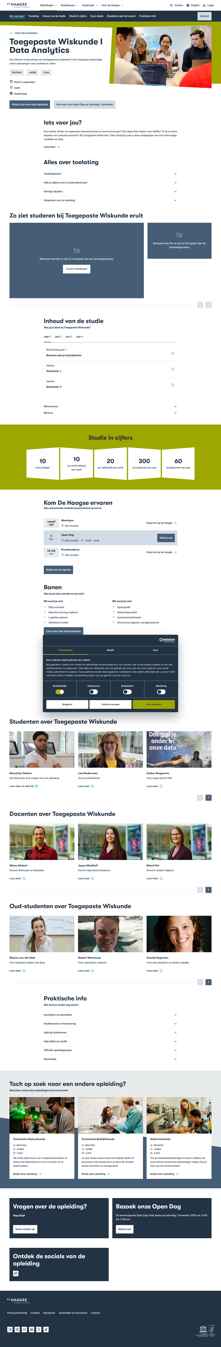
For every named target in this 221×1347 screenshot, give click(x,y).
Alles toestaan (153, 704)
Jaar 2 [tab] (57, 336)
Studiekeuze (68, 7)
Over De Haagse (110, 7)
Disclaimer (49, 1313)
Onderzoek (88, 7)
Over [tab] (155, 650)
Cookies (35, 1313)
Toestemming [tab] (65, 650)
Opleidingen (47, 7)
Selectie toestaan (111, 704)
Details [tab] (110, 650)
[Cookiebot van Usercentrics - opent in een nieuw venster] (162, 640)
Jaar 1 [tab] (47, 336)
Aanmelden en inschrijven (73, 1313)
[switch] (93, 692)
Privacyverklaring (17, 1313)
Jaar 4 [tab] (79, 336)
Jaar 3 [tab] (68, 336)
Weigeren (67, 704)
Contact (95, 1313)
